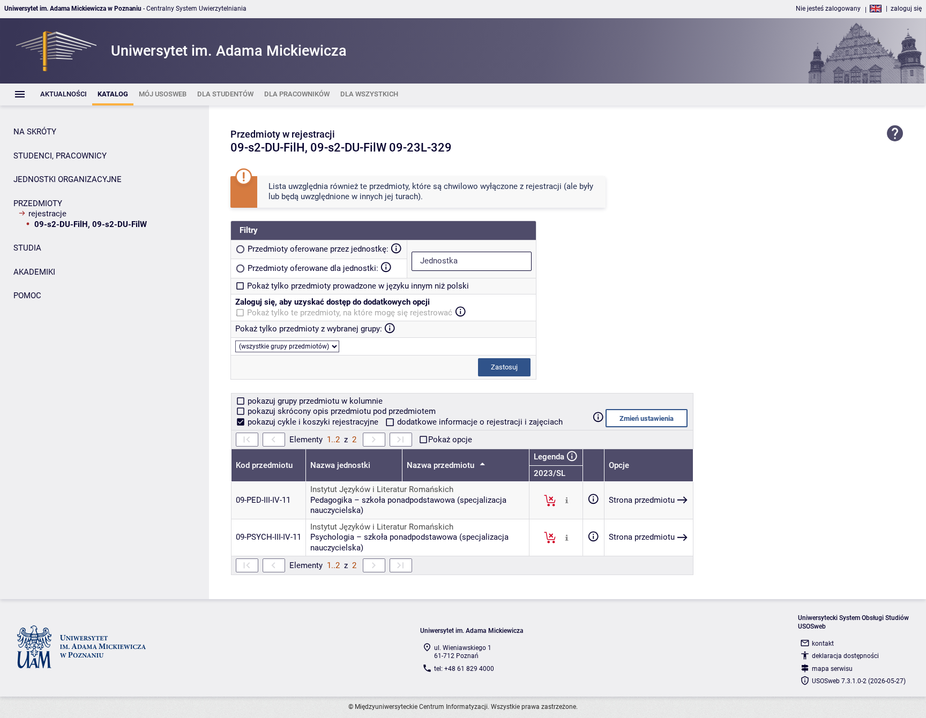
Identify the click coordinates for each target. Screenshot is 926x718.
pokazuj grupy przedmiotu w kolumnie (314, 401)
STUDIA (27, 248)
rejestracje (47, 213)
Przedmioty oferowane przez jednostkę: (318, 249)
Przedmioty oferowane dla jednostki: (312, 268)
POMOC (27, 295)
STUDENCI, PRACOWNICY (60, 156)
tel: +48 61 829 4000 (464, 668)
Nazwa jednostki (340, 465)
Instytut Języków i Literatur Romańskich (381, 489)
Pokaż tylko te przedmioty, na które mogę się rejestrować (349, 313)
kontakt (823, 643)
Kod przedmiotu (264, 465)
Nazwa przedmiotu (441, 465)
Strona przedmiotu (642, 500)
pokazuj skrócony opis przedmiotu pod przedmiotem (340, 411)
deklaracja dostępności (845, 656)
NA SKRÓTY (34, 132)
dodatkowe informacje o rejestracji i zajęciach (479, 422)
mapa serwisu (832, 668)
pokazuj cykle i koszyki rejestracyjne (312, 422)
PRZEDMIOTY (37, 203)
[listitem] (63, 94)
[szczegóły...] (567, 500)
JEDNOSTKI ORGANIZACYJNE (67, 179)
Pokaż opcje (450, 439)
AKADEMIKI (34, 272)
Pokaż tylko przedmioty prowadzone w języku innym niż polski (358, 286)
